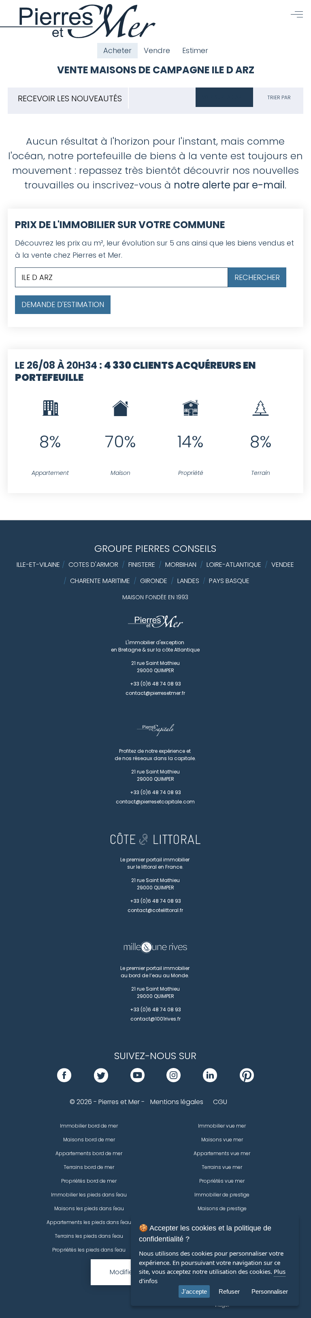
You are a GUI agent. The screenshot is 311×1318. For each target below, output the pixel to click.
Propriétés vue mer (222, 1180)
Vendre (157, 50)
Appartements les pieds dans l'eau (89, 1222)
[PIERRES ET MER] (155, 625)
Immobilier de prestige (221, 1194)
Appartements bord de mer (88, 1153)
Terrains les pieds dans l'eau (89, 1236)
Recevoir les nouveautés (70, 98)
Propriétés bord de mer (89, 1180)
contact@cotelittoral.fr (155, 910)
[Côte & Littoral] (155, 843)
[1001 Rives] (155, 951)
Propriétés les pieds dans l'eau (89, 1249)
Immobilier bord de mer (89, 1125)
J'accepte (194, 1291)
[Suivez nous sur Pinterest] (246, 1080)
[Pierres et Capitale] (155, 734)
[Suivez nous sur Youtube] (137, 1080)
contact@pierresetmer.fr (155, 693)
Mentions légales (176, 1102)
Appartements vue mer (222, 1153)
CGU (220, 1102)
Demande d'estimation (62, 304)
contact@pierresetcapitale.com (155, 801)
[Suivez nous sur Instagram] (173, 1080)
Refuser (229, 1291)
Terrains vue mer (222, 1167)
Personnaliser (269, 1291)
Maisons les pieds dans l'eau (89, 1208)
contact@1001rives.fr (155, 1018)
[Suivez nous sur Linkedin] (209, 1080)
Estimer (195, 50)
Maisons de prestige (222, 1208)
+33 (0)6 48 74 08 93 (155, 683)
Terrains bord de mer (89, 1167)
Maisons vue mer (222, 1139)
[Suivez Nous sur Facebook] (64, 1080)
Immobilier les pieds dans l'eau (89, 1194)
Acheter (117, 50)
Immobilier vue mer (222, 1125)
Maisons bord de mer (89, 1139)
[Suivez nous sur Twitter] (101, 1080)
